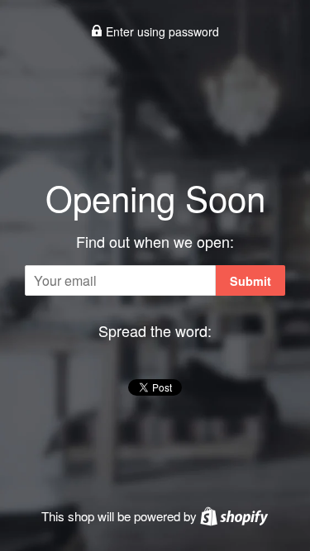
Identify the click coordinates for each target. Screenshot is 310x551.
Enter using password (161, 31)
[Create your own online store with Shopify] (234, 516)
